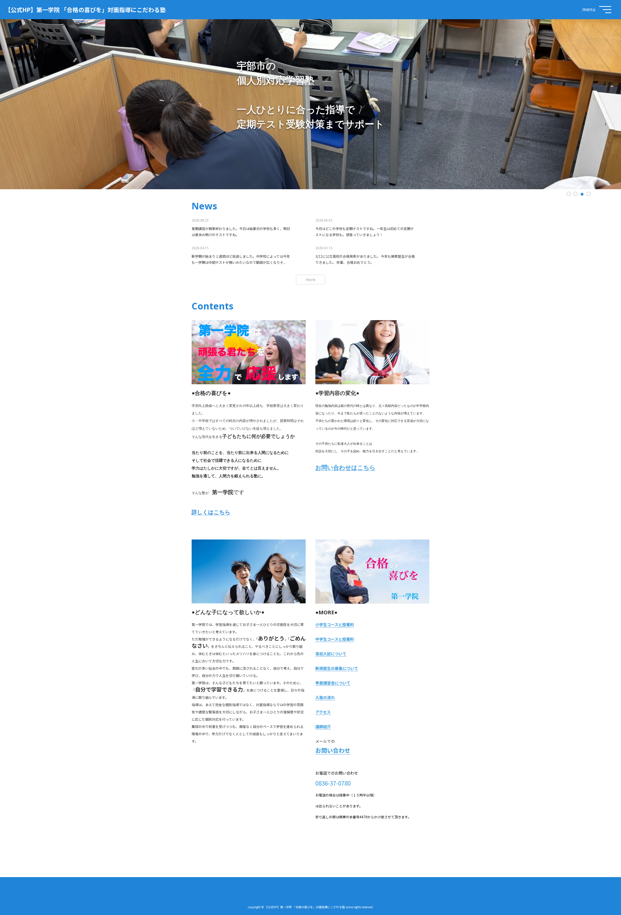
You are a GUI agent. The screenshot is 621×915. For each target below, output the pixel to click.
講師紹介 (323, 726)
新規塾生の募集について (336, 668)
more (310, 279)
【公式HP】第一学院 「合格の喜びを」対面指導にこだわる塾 (85, 9)
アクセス (323, 712)
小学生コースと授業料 (334, 624)
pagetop (608, 905)
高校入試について (330, 654)
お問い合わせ (332, 750)
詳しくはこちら (211, 512)
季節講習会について (332, 683)
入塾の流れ (325, 697)
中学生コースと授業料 (334, 639)
